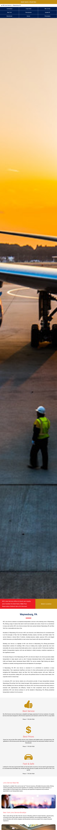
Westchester (9, 16)
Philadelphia (47, 16)
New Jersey (47, 8)
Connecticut (9, 8)
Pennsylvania (28, 12)
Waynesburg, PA (17, 5)
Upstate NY (47, 12)
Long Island (28, 8)
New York (9, 12)
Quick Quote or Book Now (28, 2)
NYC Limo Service (7, 5)
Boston (28, 16)
